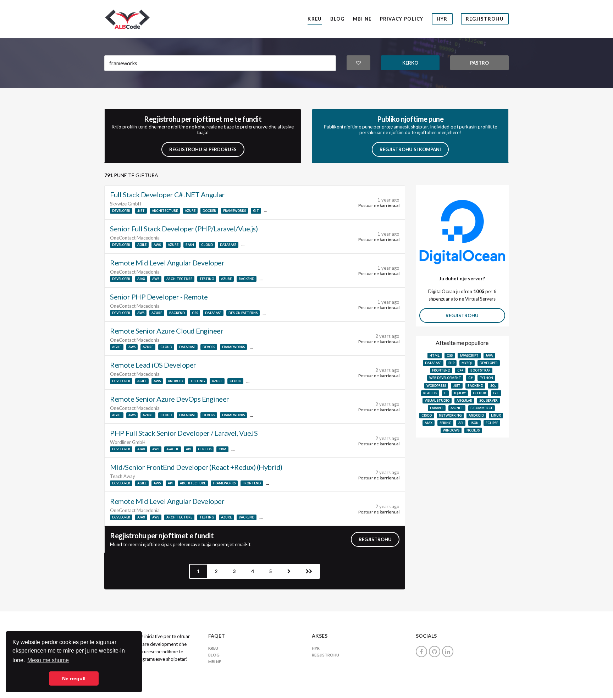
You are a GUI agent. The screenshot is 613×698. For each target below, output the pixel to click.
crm (222, 449)
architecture (165, 211)
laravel (436, 408)
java (489, 355)
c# (470, 378)
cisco (426, 415)
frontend (252, 483)
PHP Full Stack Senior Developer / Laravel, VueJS (184, 433)
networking (450, 415)
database (228, 245)
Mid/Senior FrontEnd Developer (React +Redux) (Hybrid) (196, 467)
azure (190, 211)
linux (496, 415)
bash (190, 245)
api (188, 449)
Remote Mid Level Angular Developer (167, 262)
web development (445, 378)
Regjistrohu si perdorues (203, 149)
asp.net (457, 408)
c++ (460, 370)
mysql (467, 363)
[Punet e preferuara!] (359, 62)
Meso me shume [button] (48, 660)
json (474, 423)
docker (209, 211)
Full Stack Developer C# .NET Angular (167, 194)
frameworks (234, 211)
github (479, 393)
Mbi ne (362, 19)
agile (142, 245)
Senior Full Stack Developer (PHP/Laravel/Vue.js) (184, 228)
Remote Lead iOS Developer (153, 365)
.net (141, 211)
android (175, 381)
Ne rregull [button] (73, 678)
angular (464, 400)
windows (451, 430)
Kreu (315, 19)
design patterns (243, 313)
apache (172, 449)
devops (209, 347)
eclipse (492, 423)
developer (121, 211)
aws (157, 245)
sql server (488, 400)
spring (445, 423)
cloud (207, 245)
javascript (469, 355)
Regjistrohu (485, 19)
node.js (473, 430)
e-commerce (481, 408)
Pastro (479, 63)
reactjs (430, 393)
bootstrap (480, 370)
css (195, 313)
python (486, 378)
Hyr (442, 19)
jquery (460, 393)
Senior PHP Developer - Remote (159, 296)
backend (246, 279)
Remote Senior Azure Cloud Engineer (166, 330)
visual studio (437, 400)
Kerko (410, 63)
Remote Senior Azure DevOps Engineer (169, 399)
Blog (337, 19)
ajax (141, 279)
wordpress (436, 386)
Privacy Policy (402, 19)
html (435, 355)
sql (493, 386)
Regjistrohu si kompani (410, 149)
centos (204, 449)
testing (206, 279)
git (256, 211)
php (451, 363)
